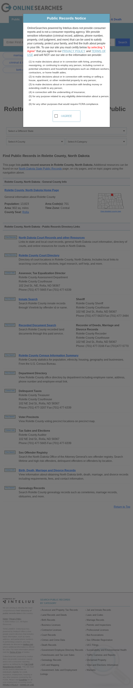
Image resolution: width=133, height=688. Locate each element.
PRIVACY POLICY (73, 51)
